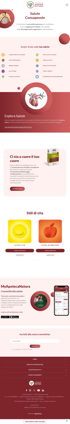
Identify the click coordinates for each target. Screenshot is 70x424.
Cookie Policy (34, 405)
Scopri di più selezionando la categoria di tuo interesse (18, 127)
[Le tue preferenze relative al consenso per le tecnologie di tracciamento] (67, 421)
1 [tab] (31, 260)
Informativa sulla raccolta (35, 421)
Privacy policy (27, 349)
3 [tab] (35, 260)
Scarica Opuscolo (20, 250)
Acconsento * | (22, 349)
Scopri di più (20, 255)
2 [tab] (33, 260)
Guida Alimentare (50, 250)
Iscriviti (35, 346)
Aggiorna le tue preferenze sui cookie (35, 407)
